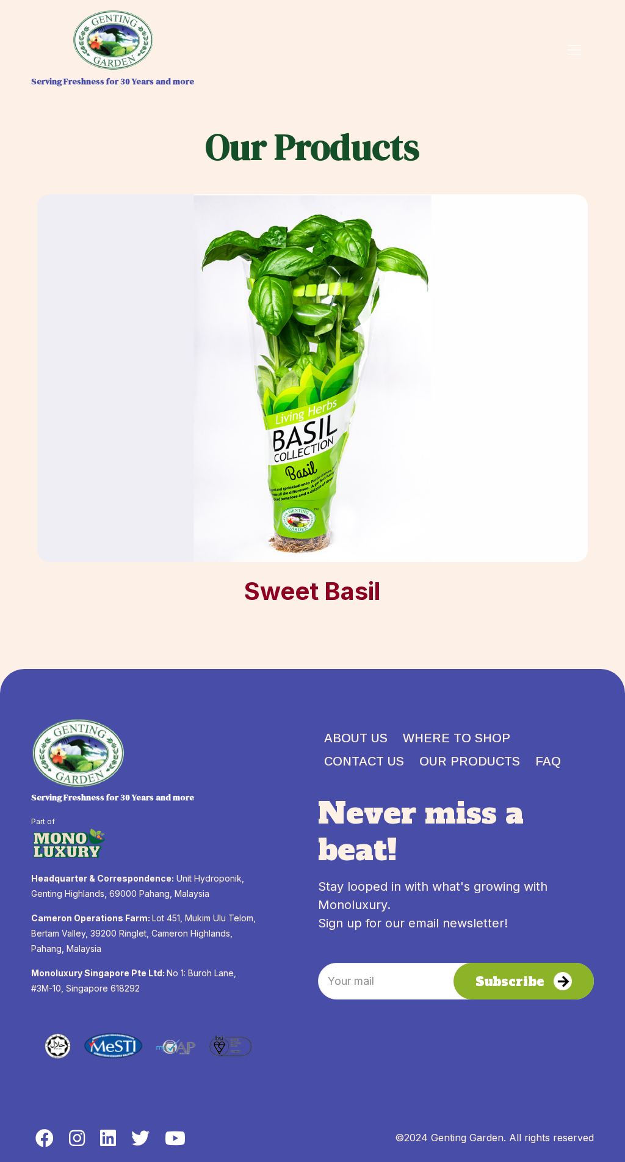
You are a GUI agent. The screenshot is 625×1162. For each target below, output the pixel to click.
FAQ (548, 761)
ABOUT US (356, 738)
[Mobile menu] (574, 49)
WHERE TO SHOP (456, 738)
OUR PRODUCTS (469, 761)
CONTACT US (364, 761)
